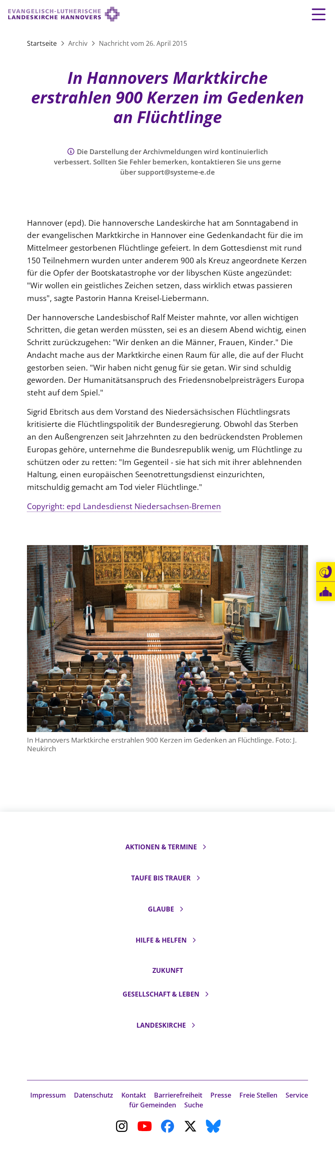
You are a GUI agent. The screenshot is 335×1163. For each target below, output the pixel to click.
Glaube (161, 909)
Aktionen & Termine (161, 846)
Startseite (42, 43)
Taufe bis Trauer (161, 877)
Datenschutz (93, 1095)
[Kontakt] (325, 572)
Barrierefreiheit (178, 1095)
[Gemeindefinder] (325, 591)
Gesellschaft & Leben (161, 994)
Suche (193, 1104)
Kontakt (133, 1095)
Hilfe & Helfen (161, 940)
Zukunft (167, 970)
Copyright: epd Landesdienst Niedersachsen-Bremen (124, 506)
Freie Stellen (258, 1095)
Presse (220, 1095)
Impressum (48, 1095)
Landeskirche (161, 1025)
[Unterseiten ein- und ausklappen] (204, 847)
